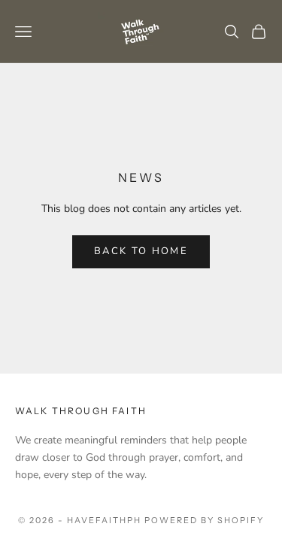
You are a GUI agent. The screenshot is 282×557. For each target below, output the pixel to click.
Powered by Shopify (204, 520)
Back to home (141, 251)
